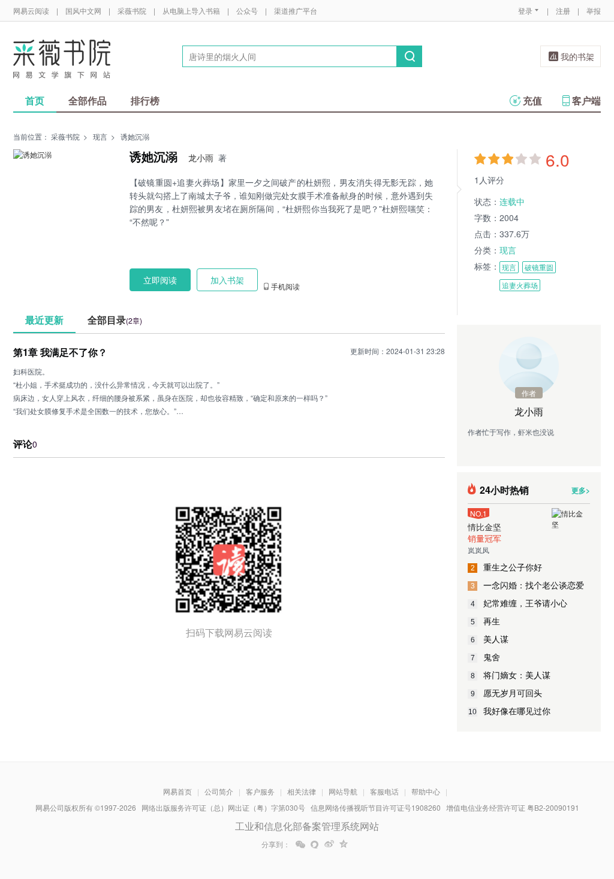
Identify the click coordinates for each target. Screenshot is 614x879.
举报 (593, 10)
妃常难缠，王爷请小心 (519, 603)
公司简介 (218, 791)
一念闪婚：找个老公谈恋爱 (528, 585)
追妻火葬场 (520, 285)
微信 (300, 844)
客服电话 (384, 791)
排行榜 (145, 100)
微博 (329, 844)
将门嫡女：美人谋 (511, 675)
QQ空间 (343, 844)
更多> (580, 490)
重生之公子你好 (507, 567)
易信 (315, 844)
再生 (486, 621)
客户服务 (260, 791)
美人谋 (490, 639)
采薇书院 (132, 10)
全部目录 (115, 320)
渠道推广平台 (295, 10)
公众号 (247, 10)
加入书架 (227, 280)
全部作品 (87, 100)
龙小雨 (200, 158)
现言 (100, 136)
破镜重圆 (539, 267)
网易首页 (177, 791)
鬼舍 (486, 657)
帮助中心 (425, 791)
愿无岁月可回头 (507, 693)
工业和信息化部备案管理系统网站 (307, 826)
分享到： (275, 844)
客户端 (586, 100)
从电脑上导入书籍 (191, 10)
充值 (532, 100)
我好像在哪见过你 (509, 711)
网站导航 (343, 791)
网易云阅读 (31, 10)
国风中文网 (83, 10)
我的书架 (577, 56)
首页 (34, 100)
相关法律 (301, 791)
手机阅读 (285, 286)
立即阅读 (160, 280)
